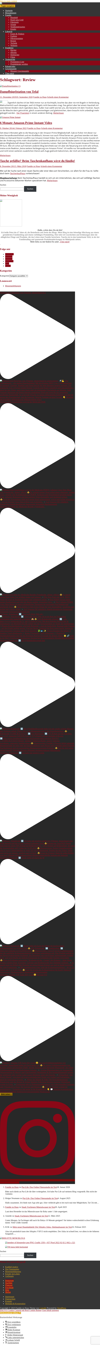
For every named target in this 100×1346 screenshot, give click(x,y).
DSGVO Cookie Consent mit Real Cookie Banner (21, 1310)
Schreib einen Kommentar (58, 97)
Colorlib (42, 1308)
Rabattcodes (10, 66)
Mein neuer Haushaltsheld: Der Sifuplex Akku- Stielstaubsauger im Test (42, 1227)
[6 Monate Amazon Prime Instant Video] (10, 117)
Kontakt (8, 1301)
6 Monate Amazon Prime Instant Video (26, 122)
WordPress (61, 1308)
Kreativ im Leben (12, 1274)
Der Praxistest (23, 113)
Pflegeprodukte (16, 38)
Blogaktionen (10, 13)
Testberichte (10, 59)
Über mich (9, 73)
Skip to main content (8, 1)
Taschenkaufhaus (17, 173)
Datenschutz (10, 1299)
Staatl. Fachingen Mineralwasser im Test (38, 1207)
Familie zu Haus (40, 97)
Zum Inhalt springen (50, 1310)
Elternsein (14, 22)
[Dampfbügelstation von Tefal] (10, 86)
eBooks (13, 52)
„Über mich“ (64, 242)
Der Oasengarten (12, 1269)
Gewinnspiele (11, 69)
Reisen (13, 41)
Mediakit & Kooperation (15, 1304)
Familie (8, 15)
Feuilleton (9, 48)
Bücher (13, 50)
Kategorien (4, 276)
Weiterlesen (58, 113)
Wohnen (13, 45)
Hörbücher (14, 55)
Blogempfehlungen (13, 286)
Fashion (13, 36)
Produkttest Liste (17, 62)
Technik (13, 43)
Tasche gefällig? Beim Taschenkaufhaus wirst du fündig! (37, 161)
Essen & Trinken (17, 34)
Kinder (13, 29)
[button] (10, 1313)
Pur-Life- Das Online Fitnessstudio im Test (39, 1187)
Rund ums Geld (16, 20)
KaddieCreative (11, 1267)
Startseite (9, 10)
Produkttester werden (19, 64)
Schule (13, 24)
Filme (12, 57)
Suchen (3, 185)
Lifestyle (8, 31)
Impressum (9, 1297)
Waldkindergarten (17, 27)
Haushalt (14, 17)
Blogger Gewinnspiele (19, 71)
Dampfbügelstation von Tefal (19, 91)
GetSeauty (9, 1276)
